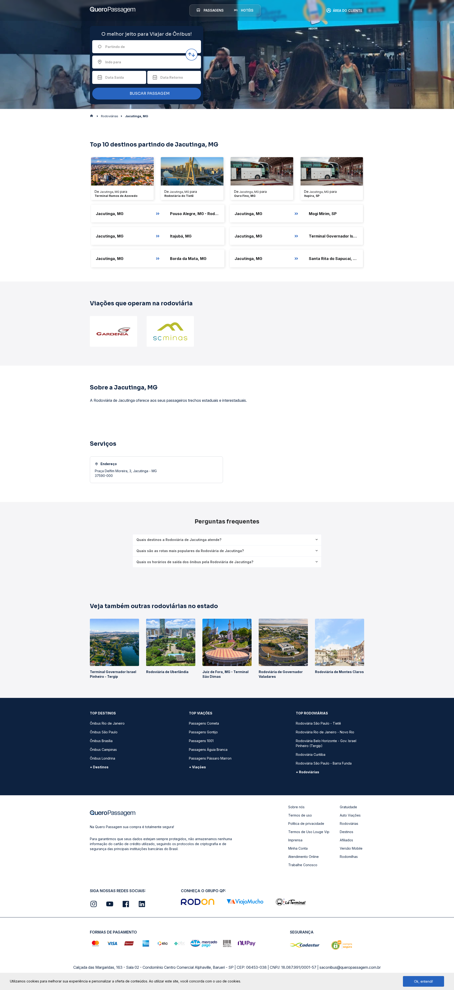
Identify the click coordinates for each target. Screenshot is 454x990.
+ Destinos (99, 767)
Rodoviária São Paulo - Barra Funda (324, 763)
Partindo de (115, 47)
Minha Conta (298, 848)
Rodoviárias (349, 823)
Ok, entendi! (423, 981)
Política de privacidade (306, 823)
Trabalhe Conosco (302, 865)
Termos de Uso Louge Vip (308, 832)
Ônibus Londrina (102, 758)
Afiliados (346, 840)
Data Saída (114, 77)
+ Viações (197, 767)
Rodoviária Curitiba (310, 754)
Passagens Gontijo (203, 732)
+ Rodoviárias (307, 772)
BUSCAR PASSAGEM (149, 93)
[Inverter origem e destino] (191, 55)
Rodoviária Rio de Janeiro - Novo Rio (325, 732)
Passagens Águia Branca (208, 750)
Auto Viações (350, 815)
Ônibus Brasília (101, 741)
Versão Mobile (351, 848)
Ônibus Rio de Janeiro (107, 723)
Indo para (113, 62)
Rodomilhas (349, 857)
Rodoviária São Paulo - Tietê (318, 723)
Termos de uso (300, 815)
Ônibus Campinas (103, 750)
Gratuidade (348, 807)
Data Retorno (171, 77)
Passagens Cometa (204, 723)
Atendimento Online (303, 857)
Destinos (346, 832)
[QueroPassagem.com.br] (92, 117)
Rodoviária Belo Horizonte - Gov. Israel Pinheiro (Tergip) (326, 743)
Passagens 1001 (201, 741)
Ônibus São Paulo (104, 732)
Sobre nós (296, 807)
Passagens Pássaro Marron (210, 758)
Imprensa (295, 840)
